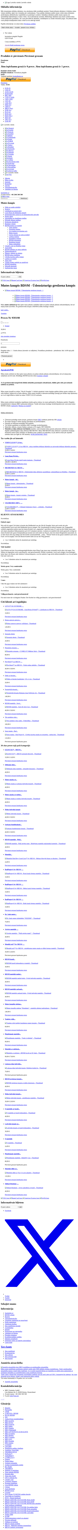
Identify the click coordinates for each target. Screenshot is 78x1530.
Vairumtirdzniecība (11, 187)
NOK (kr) (8, 110)
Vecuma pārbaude (10, 1520)
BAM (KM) (9, 94)
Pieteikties (4, 83)
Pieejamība (8, 1410)
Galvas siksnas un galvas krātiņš (19, 235)
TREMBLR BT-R (11, 1452)
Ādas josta (8, 260)
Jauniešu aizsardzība (11, 1382)
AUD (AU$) (9, 92)
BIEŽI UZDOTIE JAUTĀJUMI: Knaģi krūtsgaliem (22, 1511)
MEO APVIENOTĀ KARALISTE (16, 1432)
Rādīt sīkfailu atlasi (7, 27)
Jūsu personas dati (10, 1357)
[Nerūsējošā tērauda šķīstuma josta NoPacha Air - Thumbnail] (25, 693)
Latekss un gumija (11, 259)
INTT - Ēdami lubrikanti (13, 1498)
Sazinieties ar (5, 193)
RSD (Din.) (8, 116)
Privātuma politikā (30, 24)
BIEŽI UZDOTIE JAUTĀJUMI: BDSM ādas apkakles (23, 1503)
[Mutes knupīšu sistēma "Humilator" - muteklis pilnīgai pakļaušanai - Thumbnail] (31, 1008)
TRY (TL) (8, 119)
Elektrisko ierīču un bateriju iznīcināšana (18, 1340)
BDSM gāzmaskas (15, 240)
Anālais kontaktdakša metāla (14, 1465)
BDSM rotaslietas (10, 264)
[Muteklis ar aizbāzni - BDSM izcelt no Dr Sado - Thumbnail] (25, 1053)
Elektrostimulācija (10, 251)
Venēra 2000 (9, 1514)
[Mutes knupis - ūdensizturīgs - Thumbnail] (19, 483)
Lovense (7, 1492)
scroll (2, 1399)
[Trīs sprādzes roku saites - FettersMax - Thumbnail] (22, 721)
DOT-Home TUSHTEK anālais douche (18, 1494)
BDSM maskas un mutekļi (13, 226)
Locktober (8, 1445)
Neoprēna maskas (14, 229)
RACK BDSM (10, 1415)
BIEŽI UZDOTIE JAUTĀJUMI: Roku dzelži (20, 1500)
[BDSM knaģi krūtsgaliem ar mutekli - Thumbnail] (21, 963)
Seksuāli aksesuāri (11, 266)
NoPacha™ (8, 1454)
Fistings (7, 1459)
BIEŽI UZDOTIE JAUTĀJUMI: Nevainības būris (21, 1507)
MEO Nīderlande (10, 1430)
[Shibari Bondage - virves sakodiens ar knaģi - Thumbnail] (24, 1188)
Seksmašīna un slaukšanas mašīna (16, 218)
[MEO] (5, 196)
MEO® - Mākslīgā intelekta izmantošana (18, 1525)
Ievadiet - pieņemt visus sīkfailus (25, 27)
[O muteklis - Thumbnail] (13, 1143)
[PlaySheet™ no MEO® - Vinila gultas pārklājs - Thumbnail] (25, 665)
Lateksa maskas (14, 237)
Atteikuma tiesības (11, 1324)
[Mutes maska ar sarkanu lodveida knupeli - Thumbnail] (23, 784)
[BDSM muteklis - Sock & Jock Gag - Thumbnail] (21, 707)
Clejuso (7, 1487)
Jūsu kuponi (9, 1358)
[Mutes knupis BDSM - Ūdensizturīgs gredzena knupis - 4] (33, 301)
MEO (40, 420)
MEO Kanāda (9, 1441)
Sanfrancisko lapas (11, 268)
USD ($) (7, 90)
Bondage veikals (10, 224)
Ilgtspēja (7, 1408)
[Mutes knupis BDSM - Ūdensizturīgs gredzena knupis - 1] (33, 295)
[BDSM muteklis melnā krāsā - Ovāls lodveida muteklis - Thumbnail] (27, 978)
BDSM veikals (9, 1315)
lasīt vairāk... (5, 310)
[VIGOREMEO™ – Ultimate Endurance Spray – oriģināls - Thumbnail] (28, 507)
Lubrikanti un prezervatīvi (13, 211)
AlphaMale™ (9, 1456)
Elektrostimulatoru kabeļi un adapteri (16, 1518)
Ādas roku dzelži (10, 1476)
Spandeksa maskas (15, 238)
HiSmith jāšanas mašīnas (13, 220)
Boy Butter (8, 1467)
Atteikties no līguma (11, 189)
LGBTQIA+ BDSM (11, 1413)
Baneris (7, 1317)
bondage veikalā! (42, 376)
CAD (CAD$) (9, 97)
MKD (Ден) (9, 108)
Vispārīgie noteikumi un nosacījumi (16, 1320)
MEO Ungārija (10, 1437)
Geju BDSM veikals (11, 1485)
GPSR (11, 370)
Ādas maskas (13, 227)
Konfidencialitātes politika (13, 1337)
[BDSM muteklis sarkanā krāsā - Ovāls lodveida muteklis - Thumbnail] (28, 993)
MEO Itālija (8, 1426)
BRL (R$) (8, 95)
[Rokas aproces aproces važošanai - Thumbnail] (20, 623)
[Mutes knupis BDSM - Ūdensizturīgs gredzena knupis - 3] (33, 299)
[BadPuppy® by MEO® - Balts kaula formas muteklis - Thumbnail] (27, 903)
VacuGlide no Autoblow (13, 1496)
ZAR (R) (8, 121)
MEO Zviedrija (10, 1434)
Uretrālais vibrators (11, 1481)
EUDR (7, 1516)
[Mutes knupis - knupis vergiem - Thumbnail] (20, 495)
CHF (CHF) (9, 99)
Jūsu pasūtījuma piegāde (12, 1326)
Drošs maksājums (10, 1322)
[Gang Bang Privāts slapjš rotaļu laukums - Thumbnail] (23, 460)
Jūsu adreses (9, 1355)
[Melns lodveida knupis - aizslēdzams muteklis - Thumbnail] (24, 1098)
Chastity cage (9, 1479)
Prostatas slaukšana (11, 1483)
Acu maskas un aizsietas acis (18, 231)
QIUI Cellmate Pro (11, 1478)
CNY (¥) (8, 101)
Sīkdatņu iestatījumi (11, 1339)
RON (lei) (8, 114)
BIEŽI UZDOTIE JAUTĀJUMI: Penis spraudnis (21, 1509)
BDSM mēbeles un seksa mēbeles (16, 249)
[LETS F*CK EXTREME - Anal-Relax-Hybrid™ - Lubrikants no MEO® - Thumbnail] (33, 609)
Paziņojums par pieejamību (13, 1331)
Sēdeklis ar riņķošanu (12, 1470)
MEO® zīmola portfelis (12, 1524)
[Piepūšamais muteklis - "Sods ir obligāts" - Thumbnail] (23, 1038)
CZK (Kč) (8, 103)
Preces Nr (6, 317)
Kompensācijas (10, 1353)
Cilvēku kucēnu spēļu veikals (14, 257)
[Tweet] (1, 322)
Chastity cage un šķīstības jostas (15, 246)
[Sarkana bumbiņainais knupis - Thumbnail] (19, 828)
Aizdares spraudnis (11, 1463)
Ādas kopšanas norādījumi (13, 1505)
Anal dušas (8, 248)
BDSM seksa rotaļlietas (12, 255)
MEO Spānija (9, 1428)
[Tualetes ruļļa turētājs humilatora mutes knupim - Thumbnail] (25, 1023)
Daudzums (4, 340)
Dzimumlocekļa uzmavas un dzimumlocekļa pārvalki (22, 214)
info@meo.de (14, 1396)
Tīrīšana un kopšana (11, 1522)
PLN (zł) (8, 112)
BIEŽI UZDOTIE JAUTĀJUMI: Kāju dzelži (19, 1502)
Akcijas (7, 185)
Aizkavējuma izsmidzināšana (14, 1419)
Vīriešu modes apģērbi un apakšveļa (16, 262)
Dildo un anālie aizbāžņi (12, 207)
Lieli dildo (8, 1446)
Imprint (7, 1329)
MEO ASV (8, 1439)
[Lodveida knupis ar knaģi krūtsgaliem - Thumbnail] (22, 1128)
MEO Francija (9, 1424)
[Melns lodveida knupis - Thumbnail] (17, 814)
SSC (6, 1417)
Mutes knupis (13, 233)
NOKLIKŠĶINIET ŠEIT (39, 434)
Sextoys (7, 209)
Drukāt (7, 326)
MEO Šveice (9, 1422)
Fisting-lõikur (9, 1461)
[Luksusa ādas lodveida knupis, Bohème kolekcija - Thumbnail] (25, 1068)
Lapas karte (8, 1342)
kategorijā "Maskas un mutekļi (21, 406)
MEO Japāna (9, 1443)
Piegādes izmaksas (11, 1335)
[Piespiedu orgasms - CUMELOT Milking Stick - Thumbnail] (25, 651)
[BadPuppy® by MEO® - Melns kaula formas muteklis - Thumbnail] (27, 888)
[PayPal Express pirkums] (20, 51)
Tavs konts (6, 1346)
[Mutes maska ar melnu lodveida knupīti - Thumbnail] (22, 799)
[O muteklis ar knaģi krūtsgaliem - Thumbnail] (20, 1113)
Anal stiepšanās (10, 1489)
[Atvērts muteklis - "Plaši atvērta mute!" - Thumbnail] (22, 933)
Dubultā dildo (9, 1474)
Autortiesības (9, 1328)
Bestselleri (8, 184)
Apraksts (3, 313)
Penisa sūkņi (9, 216)
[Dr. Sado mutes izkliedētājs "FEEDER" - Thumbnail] (22, 918)
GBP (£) (7, 106)
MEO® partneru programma (14, 1527)
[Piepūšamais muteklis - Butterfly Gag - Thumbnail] (22, 1158)
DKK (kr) (8, 105)
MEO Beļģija (9, 1435)
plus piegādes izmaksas (8, 336)
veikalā (59, 420)
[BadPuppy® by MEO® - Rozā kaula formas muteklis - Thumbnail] (27, 873)
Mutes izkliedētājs (14, 244)
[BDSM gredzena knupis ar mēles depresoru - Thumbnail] (24, 1083)
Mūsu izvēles (9, 180)
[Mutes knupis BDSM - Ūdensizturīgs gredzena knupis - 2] (33, 297)
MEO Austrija (9, 1421)
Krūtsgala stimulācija (11, 222)
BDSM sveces (9, 1490)
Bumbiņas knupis (14, 242)
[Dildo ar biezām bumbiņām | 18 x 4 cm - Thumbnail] (22, 679)
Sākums (7, 178)
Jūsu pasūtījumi (10, 1351)
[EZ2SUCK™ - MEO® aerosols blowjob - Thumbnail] (23, 754)
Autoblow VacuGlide (12, 1450)
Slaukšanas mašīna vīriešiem (14, 1448)
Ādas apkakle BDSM (12, 1472)
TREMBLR (9, 1468)
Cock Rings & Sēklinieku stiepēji (15, 213)
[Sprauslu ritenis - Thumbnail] (15, 637)
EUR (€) (7, 88)
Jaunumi (7, 182)
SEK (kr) (8, 117)
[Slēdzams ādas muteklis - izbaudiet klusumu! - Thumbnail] (24, 769)
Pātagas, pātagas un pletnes (13, 253)
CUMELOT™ (10, 1457)
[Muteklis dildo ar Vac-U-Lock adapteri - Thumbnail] (22, 1173)
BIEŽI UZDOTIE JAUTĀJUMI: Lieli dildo (19, 1513)
